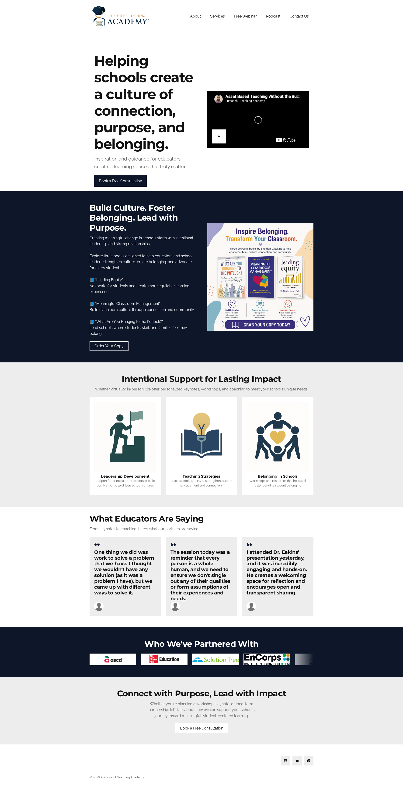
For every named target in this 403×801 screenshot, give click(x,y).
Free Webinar (245, 16)
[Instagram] (308, 760)
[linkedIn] (285, 760)
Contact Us (299, 16)
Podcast (273, 16)
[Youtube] (297, 760)
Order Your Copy (109, 346)
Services (217, 16)
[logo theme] (113, 659)
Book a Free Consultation (201, 728)
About (195, 16)
